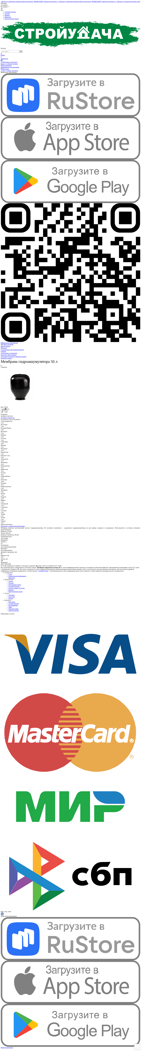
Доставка (11, 595)
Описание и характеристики (10, 526)
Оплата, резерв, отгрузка (16, 588)
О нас (10, 574)
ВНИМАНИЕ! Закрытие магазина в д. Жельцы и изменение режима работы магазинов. (56, 1)
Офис (10, 607)
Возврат (7, 15)
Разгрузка (11, 597)
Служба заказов (13, 603)
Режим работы (5, 346)
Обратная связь (13, 609)
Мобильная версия (7, 1047)
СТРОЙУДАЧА (43, 571)
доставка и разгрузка (7, 418)
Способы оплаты (10, 12)
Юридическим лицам (12, 19)
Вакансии (8, 17)
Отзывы (22, 526)
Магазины (11, 602)
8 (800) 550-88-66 (7, 344)
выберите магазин (7, 416)
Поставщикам (13, 605)
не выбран (4, 5)
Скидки (7, 13)
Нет (2, 10)
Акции (10, 581)
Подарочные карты (14, 585)
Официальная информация (17, 576)
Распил (10, 598)
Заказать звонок (13, 610)
